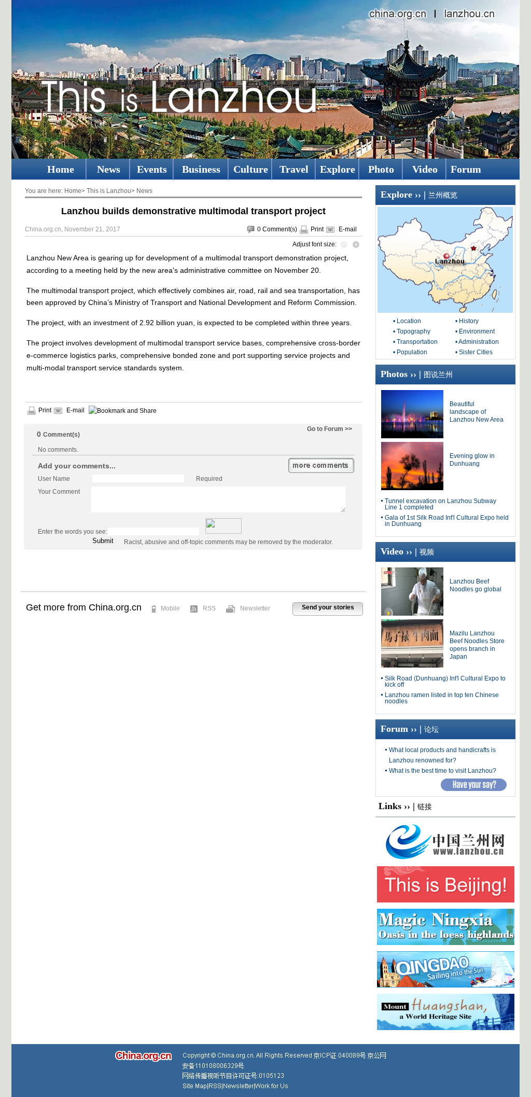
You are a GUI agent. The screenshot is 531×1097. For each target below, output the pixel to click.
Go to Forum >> (329, 429)
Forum (466, 169)
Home (60, 169)
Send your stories (328, 607)
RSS (209, 608)
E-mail (348, 229)
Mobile (170, 608)
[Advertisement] (193, 570)
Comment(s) (279, 229)
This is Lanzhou (109, 191)
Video (425, 169)
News (108, 169)
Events (152, 169)
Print (317, 229)
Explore (337, 169)
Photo (381, 169)
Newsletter (255, 608)
